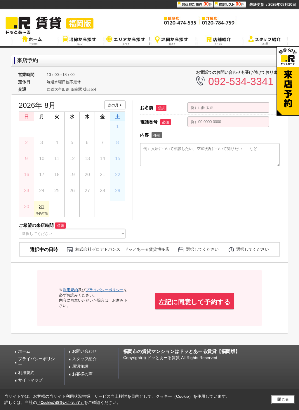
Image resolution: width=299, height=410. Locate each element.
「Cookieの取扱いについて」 (60, 403)
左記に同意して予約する (195, 301)
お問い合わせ (84, 351)
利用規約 (70, 290)
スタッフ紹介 (84, 358)
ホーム (24, 351)
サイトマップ (30, 380)
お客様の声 (82, 374)
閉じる (283, 399)
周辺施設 (80, 366)
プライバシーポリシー (105, 290)
